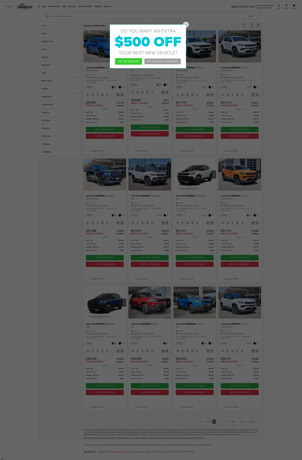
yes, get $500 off (128, 61)
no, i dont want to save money (162, 61)
